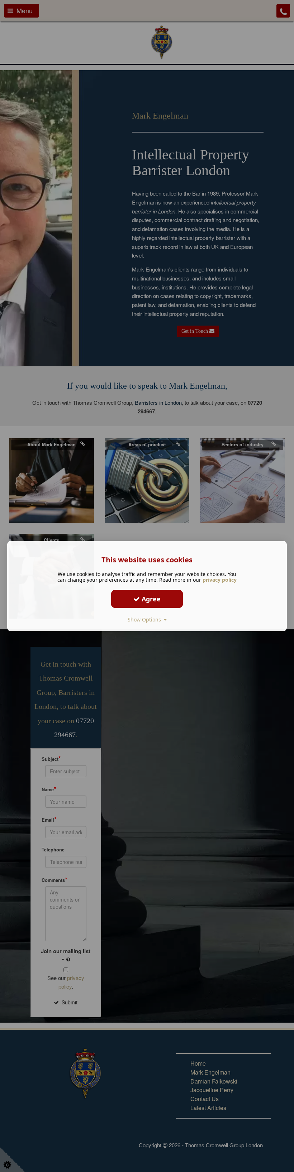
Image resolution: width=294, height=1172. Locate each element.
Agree (150, 599)
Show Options (146, 619)
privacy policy (220, 579)
